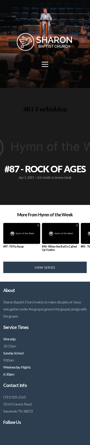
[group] (21, 237)
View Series (45, 267)
